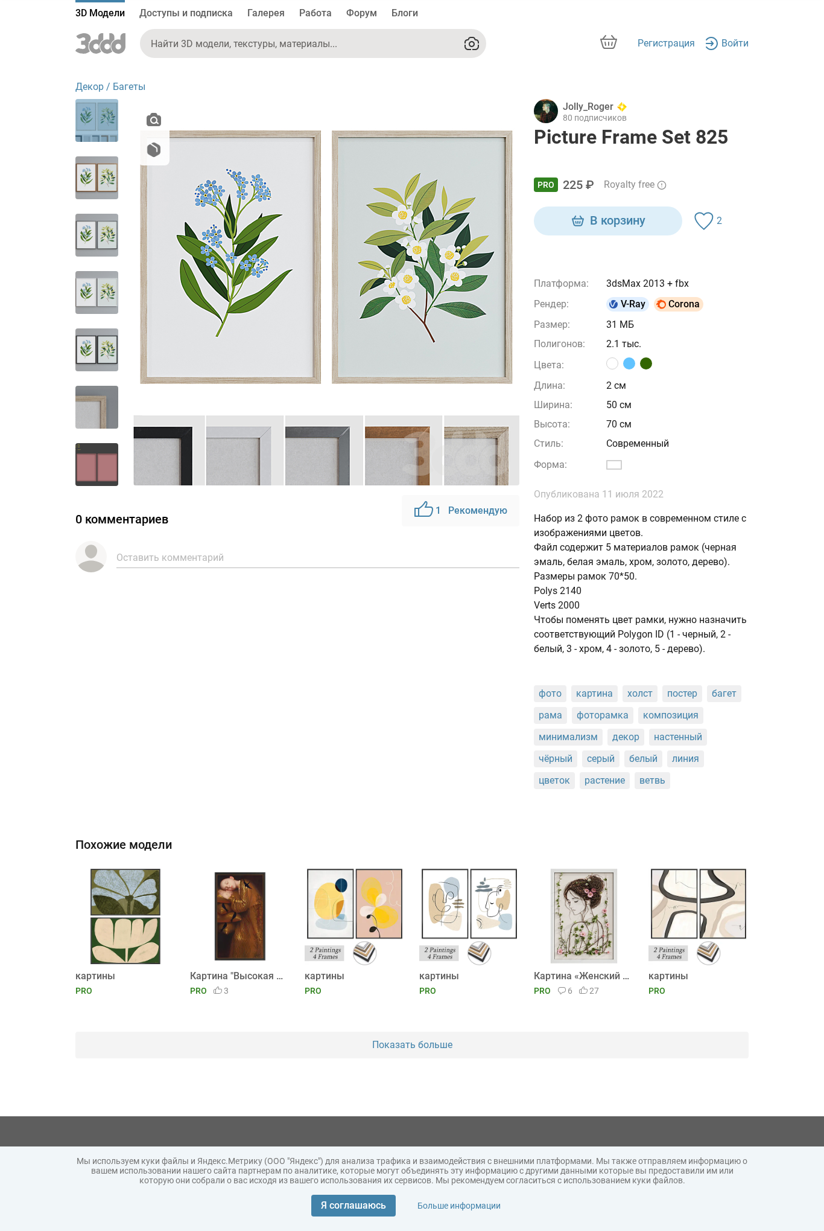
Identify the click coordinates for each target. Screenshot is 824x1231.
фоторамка (603, 715)
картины (95, 976)
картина (594, 693)
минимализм (568, 737)
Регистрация (666, 43)
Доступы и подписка (186, 13)
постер (682, 693)
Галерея (266, 13)
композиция (671, 715)
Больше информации (459, 1205)
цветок (554, 780)
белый (643, 758)
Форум (361, 13)
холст (640, 693)
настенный (678, 737)
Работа (315, 13)
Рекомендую (471, 510)
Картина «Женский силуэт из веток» (582, 976)
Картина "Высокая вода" (238, 976)
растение (605, 780)
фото (550, 693)
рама (550, 715)
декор (625, 737)
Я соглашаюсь (353, 1205)
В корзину (617, 220)
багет (724, 693)
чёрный (555, 758)
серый (601, 758)
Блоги (404, 13)
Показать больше (412, 1044)
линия (685, 758)
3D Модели (100, 13)
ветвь (652, 780)
